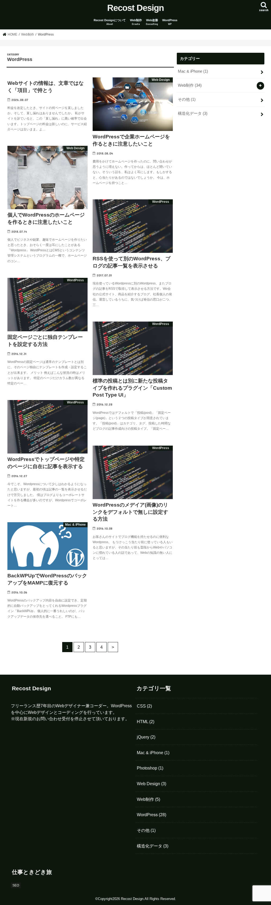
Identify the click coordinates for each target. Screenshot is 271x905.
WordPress (169, 22)
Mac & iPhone (193, 71)
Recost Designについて (110, 22)
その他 (187, 99)
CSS (144, 706)
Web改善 (152, 22)
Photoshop (150, 768)
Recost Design (135, 8)
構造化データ (192, 113)
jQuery (146, 737)
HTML (145, 721)
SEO (15, 885)
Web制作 (136, 22)
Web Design (151, 783)
